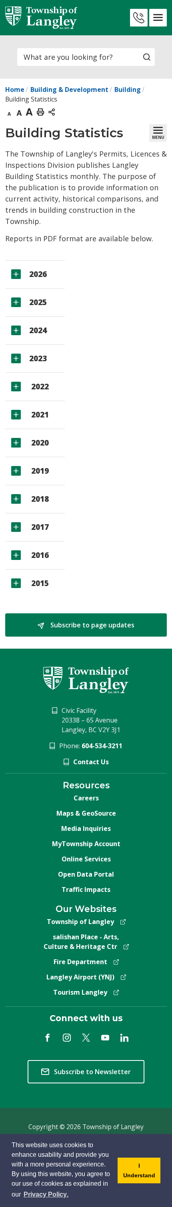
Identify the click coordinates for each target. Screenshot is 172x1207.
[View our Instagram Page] (67, 1038)
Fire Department (80, 961)
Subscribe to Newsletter (92, 1071)
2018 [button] (39, 499)
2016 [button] (39, 555)
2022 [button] (39, 386)
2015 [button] (39, 583)
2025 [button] (38, 302)
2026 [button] (38, 274)
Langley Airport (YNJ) (80, 977)
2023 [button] (38, 358)
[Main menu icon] (158, 17)
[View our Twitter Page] (86, 1038)
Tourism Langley (80, 992)
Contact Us (91, 761)
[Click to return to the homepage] (41, 17)
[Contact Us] (139, 17)
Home (14, 89)
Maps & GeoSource (86, 813)
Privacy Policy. (47, 1195)
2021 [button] (39, 414)
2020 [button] (39, 443)
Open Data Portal (86, 874)
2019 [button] (39, 471)
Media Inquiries (86, 828)
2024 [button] (38, 330)
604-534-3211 (102, 745)
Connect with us (86, 1018)
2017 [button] (39, 527)
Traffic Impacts (86, 889)
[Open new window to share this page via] (52, 112)
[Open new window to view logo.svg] (85, 679)
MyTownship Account (86, 843)
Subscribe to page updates (91, 625)
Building (127, 89)
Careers (86, 798)
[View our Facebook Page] (48, 1038)
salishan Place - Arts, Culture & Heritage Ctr (82, 941)
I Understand (136, 1172)
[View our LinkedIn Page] (124, 1038)
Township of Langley (80, 921)
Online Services (86, 859)
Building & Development (69, 89)
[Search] (147, 57)
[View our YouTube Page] (105, 1038)
